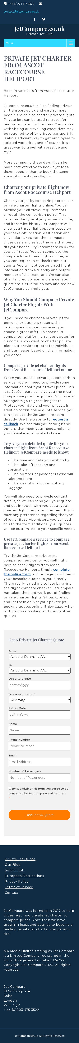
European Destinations (24, 876)
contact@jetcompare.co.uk (21, 11)
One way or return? (22, 694)
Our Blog (13, 865)
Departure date (20, 678)
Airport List (14, 870)
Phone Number (19, 739)
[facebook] (34, 19)
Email (12, 755)
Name (13, 723)
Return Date (17, 708)
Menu (9, 43)
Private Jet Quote (20, 859)
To (10, 665)
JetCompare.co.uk (39, 28)
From (12, 651)
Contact (11, 892)
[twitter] (44, 19)
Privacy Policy (17, 881)
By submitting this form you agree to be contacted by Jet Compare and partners (39, 793)
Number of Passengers (25, 771)
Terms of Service (19, 887)
